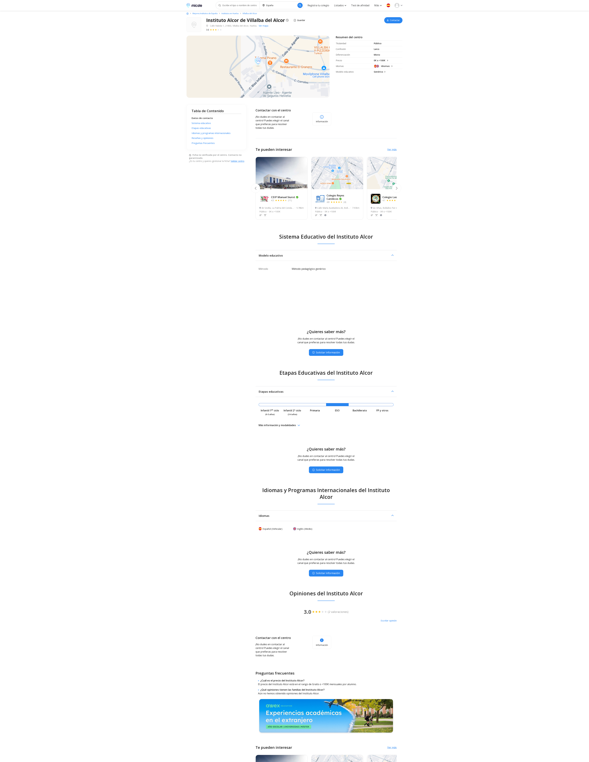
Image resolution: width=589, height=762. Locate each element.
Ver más (392, 149)
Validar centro (237, 161)
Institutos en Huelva (230, 13)
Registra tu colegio (318, 5)
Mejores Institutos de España (205, 13)
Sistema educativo (201, 123)
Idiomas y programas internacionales (211, 133)
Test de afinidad (360, 5)
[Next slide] (396, 188)
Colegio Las (393, 197)
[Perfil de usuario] (398, 5)
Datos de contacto (202, 118)
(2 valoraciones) (338, 612)
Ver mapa (263, 25)
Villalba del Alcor (250, 13)
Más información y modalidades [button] (277, 425)
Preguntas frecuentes (203, 143)
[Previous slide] (255, 188)
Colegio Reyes (335, 197)
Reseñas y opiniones (202, 137)
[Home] (188, 13)
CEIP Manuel (283, 197)
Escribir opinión (389, 620)
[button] (388, 5)
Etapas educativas (201, 128)
